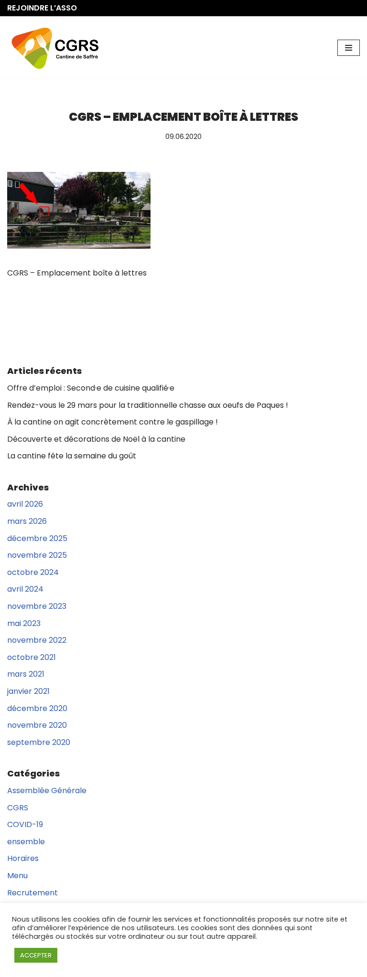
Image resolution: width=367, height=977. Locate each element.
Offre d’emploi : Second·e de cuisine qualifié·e (90, 387)
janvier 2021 (28, 691)
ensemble (26, 841)
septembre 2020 (38, 742)
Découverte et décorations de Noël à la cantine (96, 439)
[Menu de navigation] (348, 48)
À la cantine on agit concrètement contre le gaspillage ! (112, 421)
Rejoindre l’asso (42, 7)
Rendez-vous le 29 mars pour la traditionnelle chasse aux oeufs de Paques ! (147, 405)
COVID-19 (25, 824)
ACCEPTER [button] (36, 955)
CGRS (17, 807)
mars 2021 (25, 674)
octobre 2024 (33, 572)
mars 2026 (27, 521)
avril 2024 (25, 589)
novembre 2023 (36, 606)
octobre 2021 (31, 657)
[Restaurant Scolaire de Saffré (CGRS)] (55, 48)
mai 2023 (24, 623)
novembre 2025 (37, 555)
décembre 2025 (37, 538)
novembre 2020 (37, 725)
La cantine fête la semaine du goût (71, 455)
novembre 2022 (36, 640)
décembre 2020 (37, 708)
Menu (17, 875)
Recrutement (32, 892)
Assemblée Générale (46, 790)
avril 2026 (25, 504)
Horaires (23, 858)
